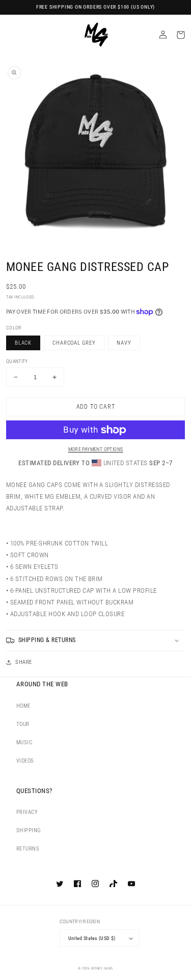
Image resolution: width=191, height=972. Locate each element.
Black (23, 343)
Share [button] (23, 662)
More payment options (95, 449)
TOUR (23, 724)
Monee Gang (102, 968)
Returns (27, 848)
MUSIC (24, 742)
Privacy (27, 812)
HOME (23, 706)
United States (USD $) (92, 938)
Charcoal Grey (73, 343)
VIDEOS (25, 760)
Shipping (28, 830)
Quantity (17, 361)
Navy (124, 343)
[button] (95, 640)
